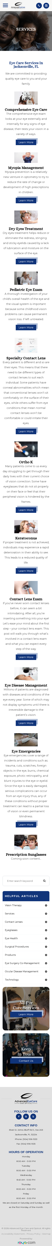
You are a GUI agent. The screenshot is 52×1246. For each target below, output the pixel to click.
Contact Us (26, 1060)
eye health (11, 938)
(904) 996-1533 (30, 1139)
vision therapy (13, 905)
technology (12, 979)
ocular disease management (21, 971)
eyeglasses (11, 930)
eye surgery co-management (22, 963)
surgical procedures (17, 946)
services (9, 913)
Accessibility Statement (13, 1234)
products (10, 955)
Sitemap (46, 1234)
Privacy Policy (33, 1234)
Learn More (26, 142)
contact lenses (14, 922)
